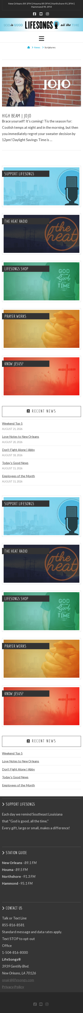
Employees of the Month (18, 476)
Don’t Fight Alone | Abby (18, 450)
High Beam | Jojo (16, 115)
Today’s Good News (15, 463)
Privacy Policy (13, 987)
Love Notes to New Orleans (20, 436)
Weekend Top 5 (12, 423)
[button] (41, 38)
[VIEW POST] (41, 87)
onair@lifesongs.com (18, 980)
